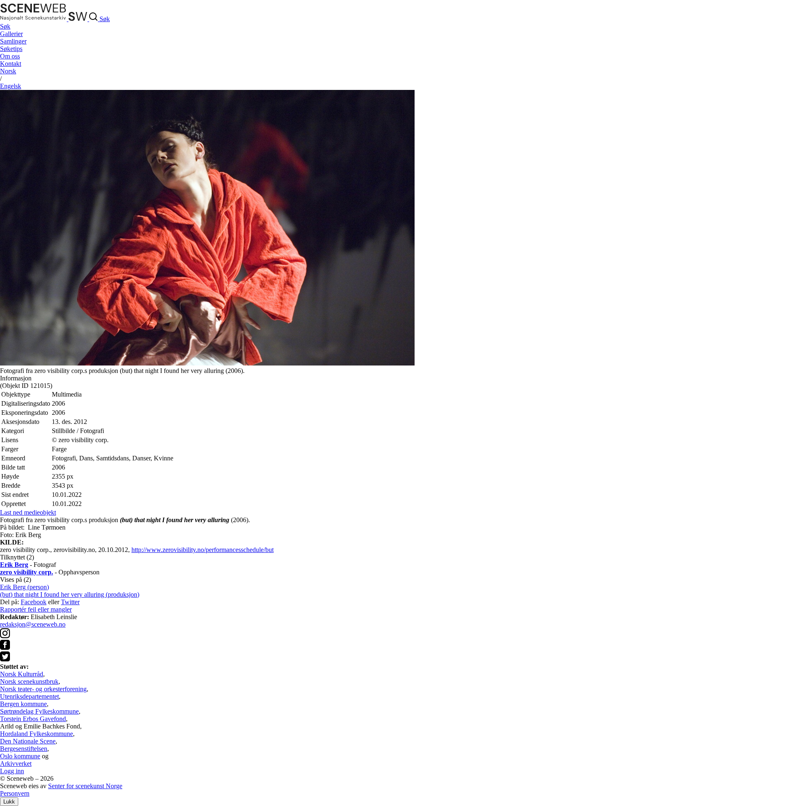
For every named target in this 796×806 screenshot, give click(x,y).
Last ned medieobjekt (28, 512)
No (8, 71)
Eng (10, 86)
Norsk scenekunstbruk (29, 681)
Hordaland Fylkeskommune (36, 733)
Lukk (9, 802)
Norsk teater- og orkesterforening (43, 688)
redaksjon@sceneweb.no (33, 624)
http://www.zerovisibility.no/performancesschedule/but (202, 549)
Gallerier (11, 33)
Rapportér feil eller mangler (36, 609)
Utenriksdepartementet (29, 696)
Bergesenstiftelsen (23, 748)
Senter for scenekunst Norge (85, 785)
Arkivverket (16, 763)
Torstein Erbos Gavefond (33, 718)
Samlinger (13, 41)
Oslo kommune (20, 756)
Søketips (11, 48)
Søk (5, 26)
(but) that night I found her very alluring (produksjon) (69, 594)
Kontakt (10, 63)
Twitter (70, 601)
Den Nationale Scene (28, 741)
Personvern (14, 793)
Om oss (10, 56)
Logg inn (12, 771)
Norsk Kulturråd (21, 674)
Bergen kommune (23, 703)
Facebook (33, 601)
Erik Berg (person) (24, 587)
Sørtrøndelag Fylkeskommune (39, 711)
